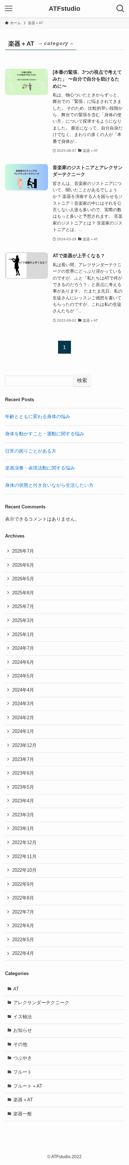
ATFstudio (64, 8)
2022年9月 (23, 884)
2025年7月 (23, 606)
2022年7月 (23, 912)
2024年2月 (23, 717)
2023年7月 (23, 759)
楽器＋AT (23, 1099)
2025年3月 (23, 620)
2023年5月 (23, 787)
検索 (82, 380)
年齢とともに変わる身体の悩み (37, 416)
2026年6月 (23, 565)
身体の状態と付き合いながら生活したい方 (49, 485)
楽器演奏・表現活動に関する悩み (40, 468)
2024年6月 (23, 662)
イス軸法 (22, 1016)
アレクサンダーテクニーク (41, 1002)
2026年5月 (23, 578)
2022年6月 (23, 925)
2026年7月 (23, 551)
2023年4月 (23, 800)
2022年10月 (24, 870)
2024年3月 (23, 703)
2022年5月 (23, 939)
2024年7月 (23, 648)
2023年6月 (23, 773)
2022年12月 (24, 842)
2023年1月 (23, 828)
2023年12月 (24, 745)
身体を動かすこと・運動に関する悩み (44, 433)
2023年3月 (23, 814)
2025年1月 (23, 634)
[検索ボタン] (120, 8)
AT (16, 989)
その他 (20, 1044)
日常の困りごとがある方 (30, 451)
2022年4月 (23, 953)
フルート (22, 1072)
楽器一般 (22, 1113)
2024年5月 (23, 676)
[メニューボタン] (8, 8)
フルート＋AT (27, 1086)
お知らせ (22, 1030)
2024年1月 (23, 731)
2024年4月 (23, 690)
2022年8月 (23, 898)
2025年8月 (23, 592)
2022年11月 (24, 856)
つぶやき (22, 1058)
